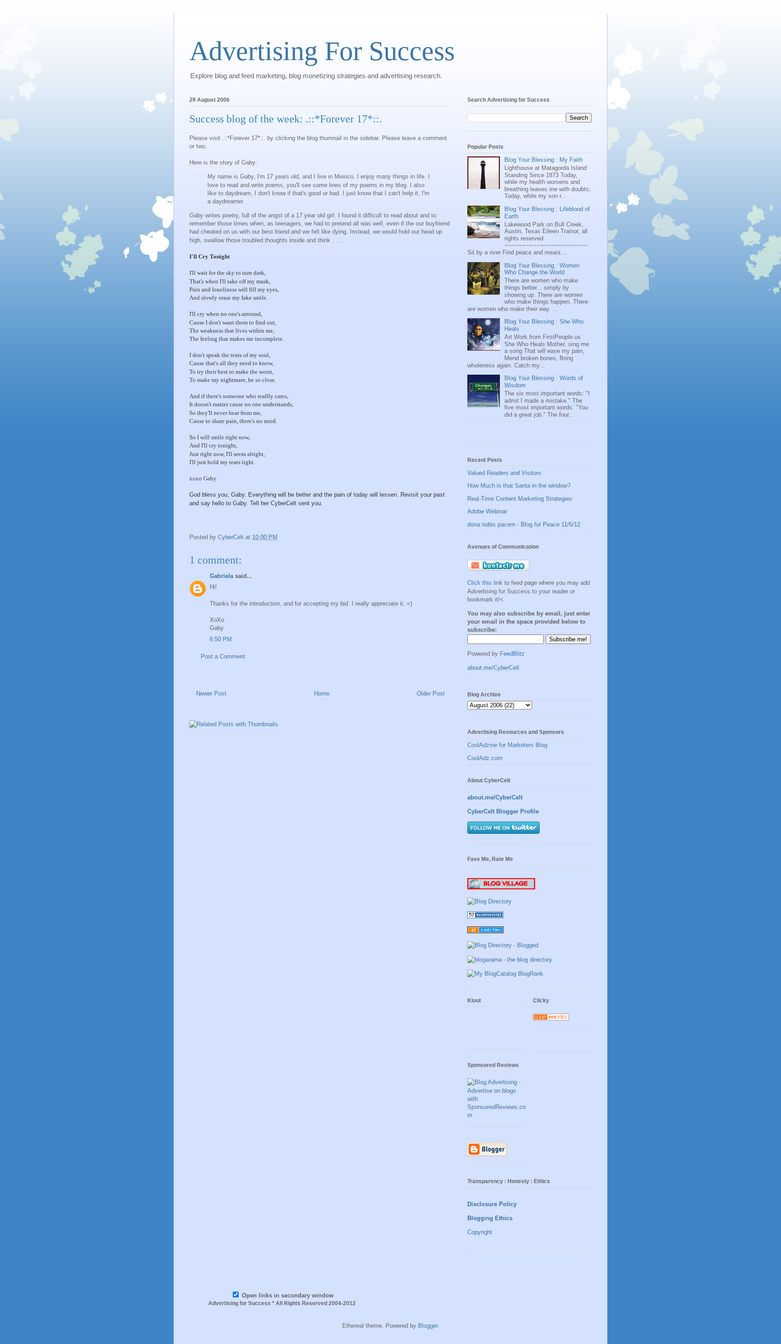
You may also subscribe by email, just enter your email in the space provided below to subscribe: (528, 621)
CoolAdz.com (485, 758)
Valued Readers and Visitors (504, 473)
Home (321, 693)
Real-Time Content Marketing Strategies (519, 498)
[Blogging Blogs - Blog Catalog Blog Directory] (505, 973)
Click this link (485, 582)
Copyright (479, 1232)
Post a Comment (223, 656)
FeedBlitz (512, 653)
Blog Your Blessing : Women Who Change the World (541, 269)
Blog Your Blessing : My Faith (543, 159)
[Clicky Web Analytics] (551, 1018)
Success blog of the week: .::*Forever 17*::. (285, 119)
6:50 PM (221, 639)
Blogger (428, 1325)
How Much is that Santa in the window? (518, 485)
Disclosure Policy (492, 1204)
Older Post (431, 693)
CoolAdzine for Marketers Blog (507, 745)
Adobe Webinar (487, 511)
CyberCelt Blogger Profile (503, 811)
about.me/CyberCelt (493, 667)
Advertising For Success (322, 51)
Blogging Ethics (490, 1218)
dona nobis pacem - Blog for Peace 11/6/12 (523, 524)
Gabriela (221, 576)
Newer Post (211, 693)
